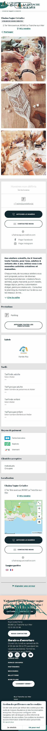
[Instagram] (17, 656)
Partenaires (13, 667)
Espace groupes (15, 662)
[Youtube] (30, 656)
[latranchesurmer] (26, 5)
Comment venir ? (23, 684)
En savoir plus (8, 722)
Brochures (13, 671)
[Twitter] (23, 656)
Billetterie (13, 675)
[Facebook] (10, 656)
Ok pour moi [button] (34, 727)
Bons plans (13, 679)
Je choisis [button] (11, 727)
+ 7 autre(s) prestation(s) (23, 204)
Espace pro (13, 658)
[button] (23, 59)
